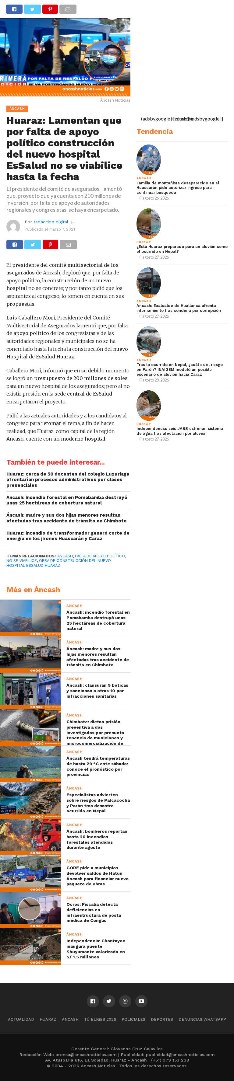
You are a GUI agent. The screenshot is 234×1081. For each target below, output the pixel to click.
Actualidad (21, 1019)
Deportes (162, 1019)
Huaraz (48, 1019)
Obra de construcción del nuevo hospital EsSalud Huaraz (58, 562)
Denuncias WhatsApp (202, 1019)
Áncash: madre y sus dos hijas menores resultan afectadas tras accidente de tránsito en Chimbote (66, 518)
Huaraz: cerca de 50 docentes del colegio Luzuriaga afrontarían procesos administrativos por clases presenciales (67, 479)
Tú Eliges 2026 (100, 1019)
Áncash (65, 556)
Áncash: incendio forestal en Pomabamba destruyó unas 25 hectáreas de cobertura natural (66, 500)
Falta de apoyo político (100, 556)
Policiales (133, 1019)
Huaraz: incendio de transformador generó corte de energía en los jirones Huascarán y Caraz (67, 536)
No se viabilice (21, 560)
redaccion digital (51, 221)
